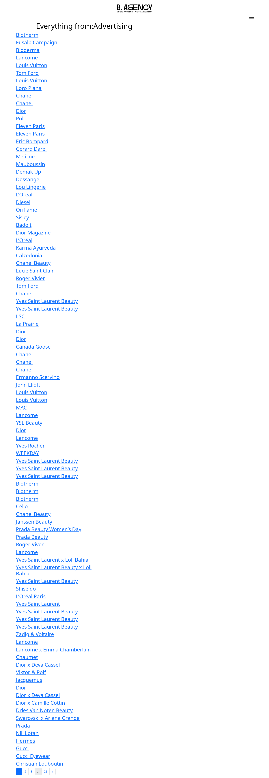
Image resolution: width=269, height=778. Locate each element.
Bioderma (28, 49)
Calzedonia (29, 255)
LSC (20, 316)
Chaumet (27, 656)
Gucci (22, 748)
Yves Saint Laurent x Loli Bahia (52, 559)
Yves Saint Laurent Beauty (47, 300)
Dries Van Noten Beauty (44, 710)
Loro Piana (29, 87)
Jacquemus (29, 679)
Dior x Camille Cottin (40, 702)
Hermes (25, 740)
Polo (21, 118)
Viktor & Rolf (31, 672)
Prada (23, 725)
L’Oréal (24, 240)
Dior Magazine (33, 232)
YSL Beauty (29, 422)
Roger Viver (30, 544)
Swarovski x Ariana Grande (48, 717)
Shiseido (26, 588)
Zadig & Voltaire (35, 634)
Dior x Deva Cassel (38, 664)
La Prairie (27, 323)
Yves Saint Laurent (38, 603)
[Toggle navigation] (251, 17)
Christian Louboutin (39, 763)
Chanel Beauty (33, 262)
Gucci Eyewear (33, 755)
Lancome (27, 57)
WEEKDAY (27, 453)
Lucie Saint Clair (35, 270)
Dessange (27, 179)
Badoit (23, 224)
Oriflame (26, 209)
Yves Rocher (30, 445)
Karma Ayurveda (36, 247)
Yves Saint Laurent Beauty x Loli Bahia (53, 570)
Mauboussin (30, 164)
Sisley (22, 217)
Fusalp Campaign (36, 42)
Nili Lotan (27, 733)
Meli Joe (25, 156)
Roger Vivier (30, 278)
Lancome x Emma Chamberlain (53, 649)
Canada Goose (33, 346)
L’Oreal (24, 194)
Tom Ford (27, 72)
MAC (21, 407)
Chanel (24, 95)
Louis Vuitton (31, 65)
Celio (22, 506)
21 (45, 772)
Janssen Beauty (34, 521)
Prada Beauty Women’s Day (48, 529)
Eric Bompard (32, 141)
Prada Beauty (32, 536)
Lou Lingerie (31, 186)
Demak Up (28, 171)
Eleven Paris (30, 126)
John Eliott (28, 384)
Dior (21, 110)
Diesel (23, 202)
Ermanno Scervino (38, 376)
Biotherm (27, 34)
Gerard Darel (31, 148)
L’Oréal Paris (31, 596)
